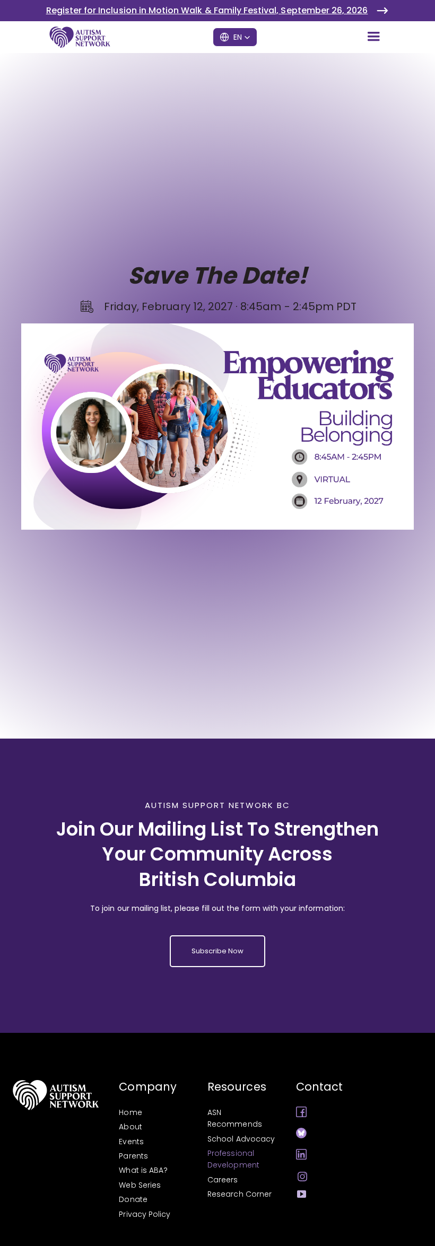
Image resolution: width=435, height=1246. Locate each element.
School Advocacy (241, 1139)
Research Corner (239, 1194)
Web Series (140, 1185)
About (130, 1126)
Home (130, 1112)
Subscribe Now (218, 951)
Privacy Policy (144, 1214)
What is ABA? (143, 1170)
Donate (133, 1199)
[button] (373, 37)
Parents (133, 1156)
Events (131, 1141)
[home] (79, 37)
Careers (222, 1179)
